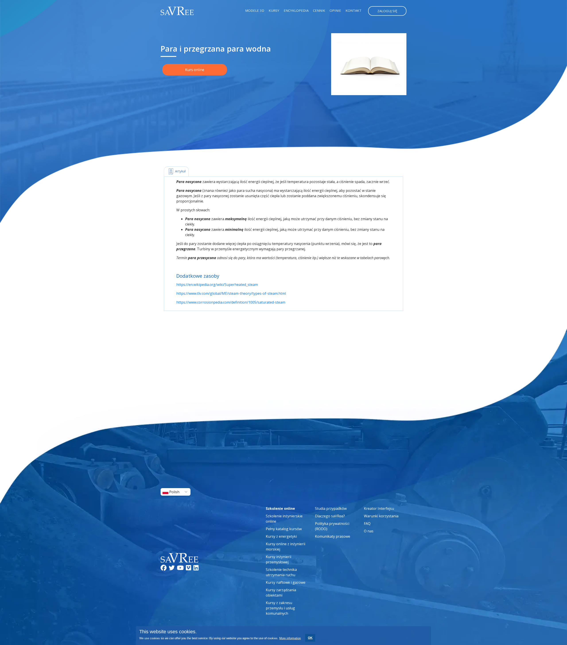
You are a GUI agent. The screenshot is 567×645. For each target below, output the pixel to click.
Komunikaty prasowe (332, 536)
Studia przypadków (331, 508)
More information (290, 638)
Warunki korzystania (381, 516)
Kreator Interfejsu (379, 508)
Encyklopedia (296, 10)
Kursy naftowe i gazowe (285, 582)
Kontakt (353, 10)
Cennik (319, 10)
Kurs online (194, 69)
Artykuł (180, 171)
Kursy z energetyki (281, 536)
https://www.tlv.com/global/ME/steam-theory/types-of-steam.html (231, 293)
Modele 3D (254, 10)
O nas (368, 531)
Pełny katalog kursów (284, 528)
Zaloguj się (387, 11)
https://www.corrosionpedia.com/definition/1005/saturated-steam (230, 302)
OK (310, 637)
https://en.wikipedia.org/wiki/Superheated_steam (217, 284)
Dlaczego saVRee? (330, 516)
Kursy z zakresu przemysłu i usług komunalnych (280, 608)
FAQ (367, 523)
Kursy (274, 10)
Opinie (335, 10)
